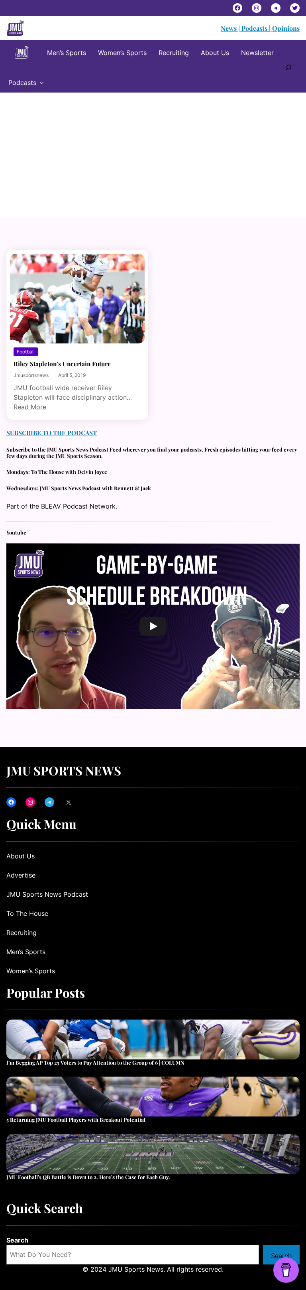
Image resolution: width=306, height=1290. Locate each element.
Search (17, 1240)
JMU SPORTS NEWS (63, 770)
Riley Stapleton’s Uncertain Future (62, 363)
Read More (30, 407)
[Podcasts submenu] (42, 83)
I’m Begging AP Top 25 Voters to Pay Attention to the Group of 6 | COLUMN (95, 1062)
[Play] (153, 626)
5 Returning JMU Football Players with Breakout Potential (75, 1119)
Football (26, 352)
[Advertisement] (153, 158)
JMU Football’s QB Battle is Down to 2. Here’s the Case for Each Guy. (88, 1177)
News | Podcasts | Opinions (260, 28)
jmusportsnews (31, 375)
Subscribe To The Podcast (51, 432)
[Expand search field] (289, 66)
